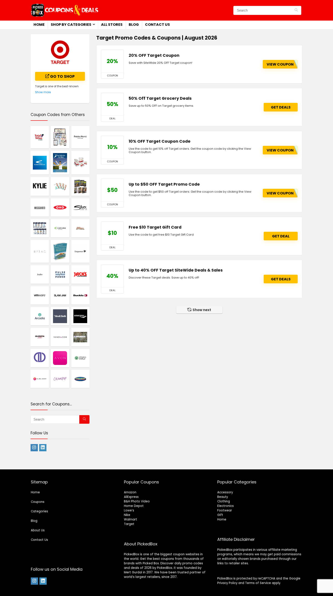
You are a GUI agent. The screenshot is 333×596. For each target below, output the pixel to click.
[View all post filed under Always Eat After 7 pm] (80, 186)
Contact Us (157, 24)
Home (39, 24)
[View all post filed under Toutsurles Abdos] (60, 251)
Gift (220, 515)
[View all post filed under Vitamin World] (80, 358)
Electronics (225, 506)
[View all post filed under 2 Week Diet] (60, 186)
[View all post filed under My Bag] (40, 251)
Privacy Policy (227, 583)
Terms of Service (258, 583)
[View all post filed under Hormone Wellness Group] (60, 137)
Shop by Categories (71, 24)
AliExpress (131, 497)
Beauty (222, 497)
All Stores (112, 24)
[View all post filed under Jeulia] (40, 274)
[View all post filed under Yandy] (60, 337)
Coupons (37, 502)
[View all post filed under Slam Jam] (60, 295)
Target (129, 524)
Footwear (224, 510)
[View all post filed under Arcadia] (40, 316)
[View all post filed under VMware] (40, 295)
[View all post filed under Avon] (60, 358)
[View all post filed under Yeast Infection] (60, 163)
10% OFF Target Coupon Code (160, 141)
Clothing (223, 501)
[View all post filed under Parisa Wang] (80, 137)
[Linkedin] (42, 447)
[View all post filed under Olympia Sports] (40, 337)
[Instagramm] (34, 447)
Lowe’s (129, 510)
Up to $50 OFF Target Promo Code (164, 184)
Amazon (130, 492)
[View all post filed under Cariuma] (60, 228)
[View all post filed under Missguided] (40, 207)
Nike (127, 515)
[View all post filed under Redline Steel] (80, 228)
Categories (39, 511)
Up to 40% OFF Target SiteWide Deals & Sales (176, 270)
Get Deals (281, 107)
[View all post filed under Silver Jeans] (80, 207)
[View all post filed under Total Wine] (40, 137)
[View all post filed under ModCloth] (60, 316)
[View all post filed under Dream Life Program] (40, 228)
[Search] (296, 10)
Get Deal (281, 236)
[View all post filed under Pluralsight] (40, 378)
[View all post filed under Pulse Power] (60, 274)
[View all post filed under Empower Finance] (80, 251)
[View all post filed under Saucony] (80, 316)
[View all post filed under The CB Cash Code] (80, 337)
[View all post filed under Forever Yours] (80, 163)
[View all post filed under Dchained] (40, 358)
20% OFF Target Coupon (154, 55)
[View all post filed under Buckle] (80, 295)
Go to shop (62, 76)
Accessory (225, 492)
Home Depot (134, 506)
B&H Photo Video (137, 501)
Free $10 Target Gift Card (155, 227)
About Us (38, 530)
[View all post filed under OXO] (60, 207)
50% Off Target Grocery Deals (160, 98)
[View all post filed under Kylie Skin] (40, 186)
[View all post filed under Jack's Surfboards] (80, 274)
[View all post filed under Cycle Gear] (80, 378)
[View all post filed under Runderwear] (40, 163)
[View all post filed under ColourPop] (60, 378)
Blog (134, 24)
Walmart (130, 519)
